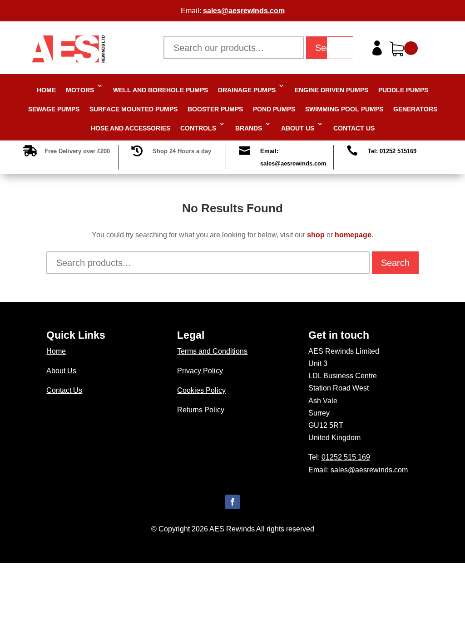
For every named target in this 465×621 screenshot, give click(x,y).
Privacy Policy (200, 371)
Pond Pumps (274, 109)
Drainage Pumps (247, 90)
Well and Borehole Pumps (160, 90)
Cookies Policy (201, 390)
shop (316, 235)
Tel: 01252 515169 (392, 151)
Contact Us (354, 128)
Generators (415, 109)
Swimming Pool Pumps (344, 109)
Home (46, 90)
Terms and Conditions (212, 351)
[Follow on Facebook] (232, 502)
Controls (198, 128)
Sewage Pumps (53, 109)
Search (395, 263)
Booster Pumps (215, 109)
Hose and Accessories (130, 128)
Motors (80, 90)
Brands (248, 128)
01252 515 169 (346, 457)
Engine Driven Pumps (331, 90)
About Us (297, 128)
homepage (353, 235)
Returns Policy (200, 410)
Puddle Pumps (403, 90)
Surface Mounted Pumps (133, 109)
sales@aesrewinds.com (244, 11)
